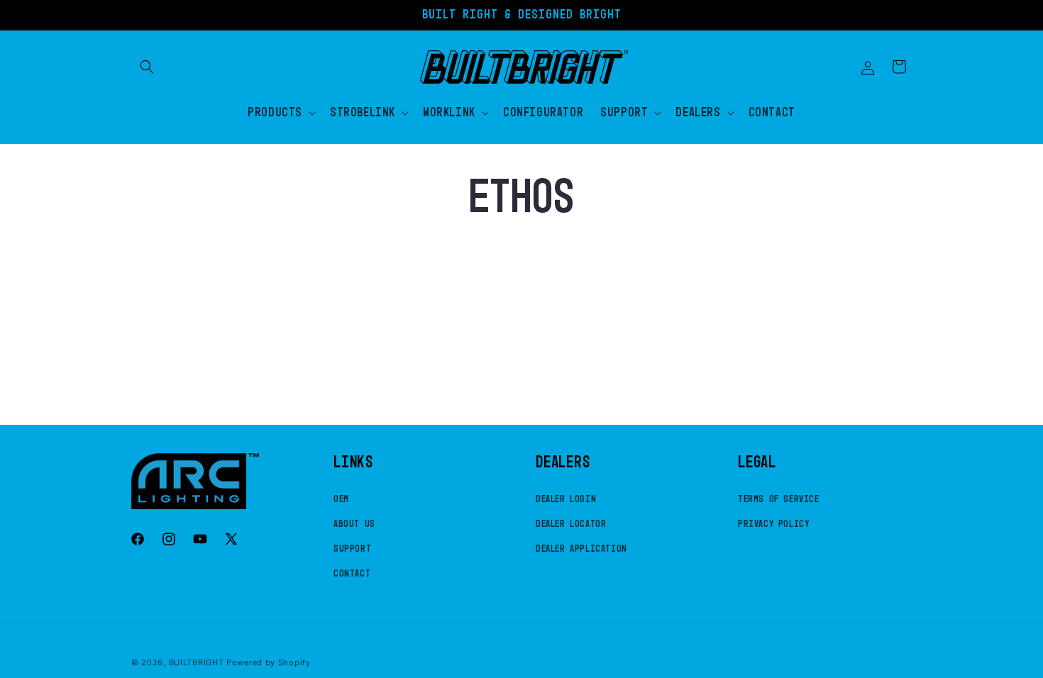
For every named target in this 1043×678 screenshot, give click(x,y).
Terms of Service (779, 499)
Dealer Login (566, 499)
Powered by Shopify (268, 662)
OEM (341, 499)
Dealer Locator (571, 524)
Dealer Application (581, 549)
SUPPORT (352, 549)
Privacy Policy (773, 524)
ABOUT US (354, 524)
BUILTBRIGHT (196, 662)
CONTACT (351, 574)
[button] (146, 66)
